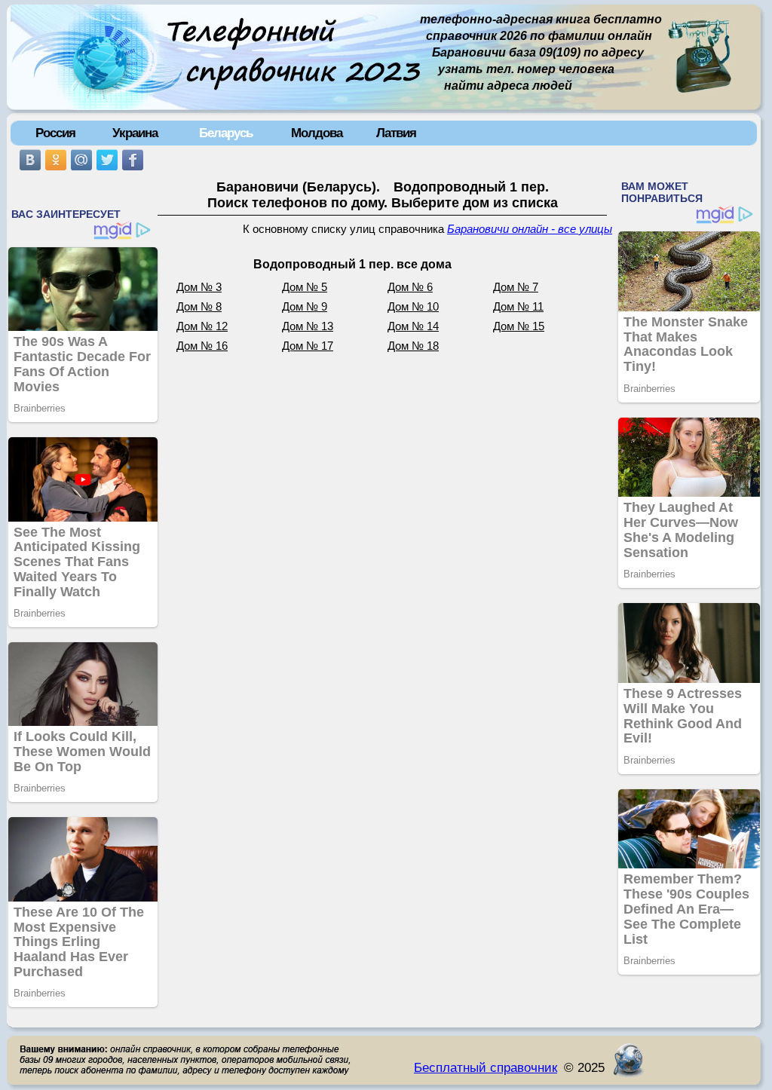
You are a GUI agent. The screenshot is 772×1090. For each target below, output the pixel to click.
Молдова (316, 132)
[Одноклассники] (55, 159)
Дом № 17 (307, 346)
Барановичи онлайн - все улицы (529, 229)
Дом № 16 (202, 346)
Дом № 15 (518, 326)
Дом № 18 (413, 346)
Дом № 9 (304, 307)
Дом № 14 (413, 326)
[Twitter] (107, 159)
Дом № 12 (202, 326)
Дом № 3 (199, 287)
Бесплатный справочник (485, 1067)
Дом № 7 (515, 287)
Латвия (396, 132)
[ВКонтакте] (30, 159)
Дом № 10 (413, 307)
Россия (55, 132)
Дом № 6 (410, 287)
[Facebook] (132, 159)
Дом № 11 (518, 307)
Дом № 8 (199, 307)
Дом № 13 (307, 326)
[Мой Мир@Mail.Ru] (81, 159)
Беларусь (226, 132)
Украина (135, 132)
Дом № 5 (304, 287)
